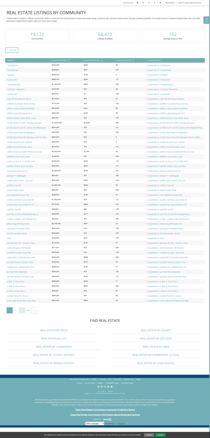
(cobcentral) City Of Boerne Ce (20, 204)
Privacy (79, 383)
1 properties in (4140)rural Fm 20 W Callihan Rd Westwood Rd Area (174, 127)
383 (28, 310)
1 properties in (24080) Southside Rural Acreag (167, 103)
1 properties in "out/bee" (157, 74)
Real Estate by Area (156, 346)
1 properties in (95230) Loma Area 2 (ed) (164, 156)
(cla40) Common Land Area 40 (20, 199)
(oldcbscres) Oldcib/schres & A (20, 267)
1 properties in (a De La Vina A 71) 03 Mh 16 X (167, 161)
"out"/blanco (12, 65)
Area (138, 379)
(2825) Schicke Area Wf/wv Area (21, 118)
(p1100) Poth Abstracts (17, 271)
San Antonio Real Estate (79, 379)
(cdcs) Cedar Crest (15, 190)
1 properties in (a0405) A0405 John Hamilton (166, 166)
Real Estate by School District (54, 355)
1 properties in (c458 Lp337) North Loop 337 (166, 180)
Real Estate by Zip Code (156, 338)
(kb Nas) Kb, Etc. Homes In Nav (21, 242)
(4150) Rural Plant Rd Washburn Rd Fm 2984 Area (27, 137)
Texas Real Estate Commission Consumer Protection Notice (105, 409)
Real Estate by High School (156, 363)
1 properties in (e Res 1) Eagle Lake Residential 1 (168, 218)
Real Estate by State (54, 330)
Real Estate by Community (54, 346)
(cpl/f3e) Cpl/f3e (14, 209)
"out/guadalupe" (14, 84)
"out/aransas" (13, 70)
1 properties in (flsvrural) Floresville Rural (165, 228)
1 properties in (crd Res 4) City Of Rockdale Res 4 (169, 214)
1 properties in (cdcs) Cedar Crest (161, 190)
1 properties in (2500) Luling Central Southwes (167, 108)
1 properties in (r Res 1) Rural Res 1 (162, 281)
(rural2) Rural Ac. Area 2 (17, 295)
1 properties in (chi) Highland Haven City (164, 194)
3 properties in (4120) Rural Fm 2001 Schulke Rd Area (170, 122)
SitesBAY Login (128, 383)
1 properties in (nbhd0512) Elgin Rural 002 (165, 252)
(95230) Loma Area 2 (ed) (18, 156)
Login (180, 3)
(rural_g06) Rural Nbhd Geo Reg (21, 300)
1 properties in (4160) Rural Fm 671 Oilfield (166, 142)
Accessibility (90, 383)
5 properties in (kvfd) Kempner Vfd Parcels (165, 247)
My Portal (170, 3)
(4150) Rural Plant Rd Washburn (21, 132)
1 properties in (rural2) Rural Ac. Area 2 (164, 295)
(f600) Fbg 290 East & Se (18, 223)
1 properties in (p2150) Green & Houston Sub (166, 276)
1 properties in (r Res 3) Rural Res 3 (162, 291)
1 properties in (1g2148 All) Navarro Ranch (165, 98)
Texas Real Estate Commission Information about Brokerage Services (105, 414)
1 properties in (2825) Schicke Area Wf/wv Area (167, 118)
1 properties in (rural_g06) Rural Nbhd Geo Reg (167, 300)
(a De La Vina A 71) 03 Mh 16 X (21, 161)
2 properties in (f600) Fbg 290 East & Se (164, 223)
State (94, 379)
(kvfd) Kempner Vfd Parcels (19, 247)
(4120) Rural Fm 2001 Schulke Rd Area (24, 122)
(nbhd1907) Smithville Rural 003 (21, 257)
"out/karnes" (12, 94)
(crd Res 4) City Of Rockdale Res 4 (22, 214)
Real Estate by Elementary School (156, 355)
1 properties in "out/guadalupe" (160, 84)
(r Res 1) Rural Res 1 (16, 281)
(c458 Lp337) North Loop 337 (20, 180)
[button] (206, 20)
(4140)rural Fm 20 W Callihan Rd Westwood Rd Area (26, 127)
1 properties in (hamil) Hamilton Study (163, 233)
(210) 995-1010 (128, 3)
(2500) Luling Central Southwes (21, 108)
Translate (121, 423)
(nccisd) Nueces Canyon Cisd (20, 262)
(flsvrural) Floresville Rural (18, 228)
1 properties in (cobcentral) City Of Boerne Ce (167, 204)
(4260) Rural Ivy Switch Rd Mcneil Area (24, 151)
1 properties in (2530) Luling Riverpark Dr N (166, 113)
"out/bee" (11, 74)
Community (129, 379)
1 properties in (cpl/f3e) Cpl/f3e (160, 209)
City (109, 379)
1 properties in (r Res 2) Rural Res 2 (162, 286)
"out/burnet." (12, 79)
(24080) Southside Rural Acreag (21, 103)
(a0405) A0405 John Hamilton (20, 166)
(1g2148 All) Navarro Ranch (19, 98)
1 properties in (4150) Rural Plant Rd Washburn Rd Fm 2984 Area (173, 137)
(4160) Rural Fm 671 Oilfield (19, 142)
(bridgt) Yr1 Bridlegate (16, 175)
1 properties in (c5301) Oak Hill (160, 185)
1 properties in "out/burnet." (159, 79)
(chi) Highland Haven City (18, 194)
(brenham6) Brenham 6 (17, 170)
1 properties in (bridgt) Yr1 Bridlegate (163, 175)
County (102, 379)
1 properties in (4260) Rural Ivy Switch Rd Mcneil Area (170, 151)
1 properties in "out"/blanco (158, 65)
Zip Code (117, 379)
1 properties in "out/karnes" (158, 94)
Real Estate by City (54, 338)
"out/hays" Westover (15, 89)
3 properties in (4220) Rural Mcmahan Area (166, 146)
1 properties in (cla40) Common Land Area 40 (167, 199)
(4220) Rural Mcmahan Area (19, 146)
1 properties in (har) (155, 238)
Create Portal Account (193, 3)
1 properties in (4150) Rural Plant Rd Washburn (167, 132)
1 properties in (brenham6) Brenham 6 (163, 170)
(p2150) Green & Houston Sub (20, 276)
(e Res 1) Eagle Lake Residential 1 (22, 218)
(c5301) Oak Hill (14, 185)
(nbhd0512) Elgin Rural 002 (19, 252)
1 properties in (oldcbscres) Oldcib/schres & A (167, 267)
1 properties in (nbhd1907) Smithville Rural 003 (167, 257)
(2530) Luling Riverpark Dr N (19, 113)
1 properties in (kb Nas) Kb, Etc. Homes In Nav (167, 242)
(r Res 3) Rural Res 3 (16, 291)
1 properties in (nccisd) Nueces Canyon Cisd (166, 262)
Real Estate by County (156, 330)
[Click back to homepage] (9, 2)
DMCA (100, 383)
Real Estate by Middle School (54, 363)
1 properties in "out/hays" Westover (162, 89)
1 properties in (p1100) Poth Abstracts (163, 271)
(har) (9, 238)
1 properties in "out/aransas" (159, 70)
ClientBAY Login (112, 383)
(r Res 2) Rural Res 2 (16, 286)
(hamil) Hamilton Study (17, 233)
